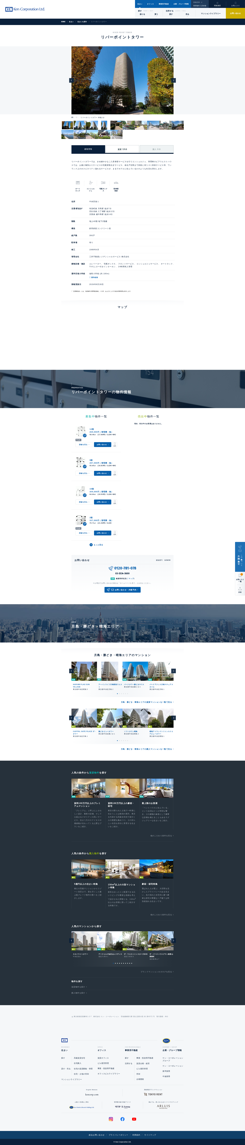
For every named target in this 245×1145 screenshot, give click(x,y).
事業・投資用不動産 (106, 1068)
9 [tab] (129, 963)
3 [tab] (121, 693)
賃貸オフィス (103, 1058)
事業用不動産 (164, 4)
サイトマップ (150, 1135)
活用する (170, 11)
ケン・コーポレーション (173, 1066)
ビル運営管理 (103, 1063)
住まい (140, 4)
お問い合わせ (235, 13)
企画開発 (140, 1079)
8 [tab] (127, 963)
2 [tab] (119, 693)
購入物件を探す (78, 993)
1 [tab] (117, 693)
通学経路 (94, 277)
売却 (138, 1074)
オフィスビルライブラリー (109, 1074)
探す (140, 11)
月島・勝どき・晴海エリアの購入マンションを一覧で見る (146, 749)
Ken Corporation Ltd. (25, 9)
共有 (240, 592)
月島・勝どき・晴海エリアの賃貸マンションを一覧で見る (146, 702)
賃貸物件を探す (78, 987)
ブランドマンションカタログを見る (156, 972)
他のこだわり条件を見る (161, 836)
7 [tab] (125, 963)
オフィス (150, 4)
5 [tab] (125, 693)
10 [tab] (131, 963)
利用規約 (136, 1135)
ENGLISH (196, 2)
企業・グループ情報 (181, 4)
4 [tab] (123, 693)
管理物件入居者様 (199, 6)
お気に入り (235, 6)
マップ (131, 578)
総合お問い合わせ (97, 1135)
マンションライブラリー (211, 14)
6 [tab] (127, 693)
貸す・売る (66, 1069)
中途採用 (166, 1076)
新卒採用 (166, 1071)
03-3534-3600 (122, 573)
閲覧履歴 (217, 6)
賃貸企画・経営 (143, 1063)
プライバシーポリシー (118, 1135)
